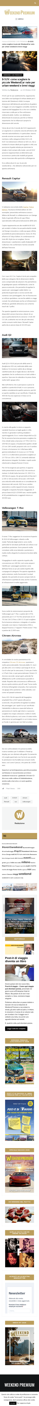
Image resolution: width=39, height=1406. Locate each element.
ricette (33, 866)
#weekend (26, 851)
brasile (12, 858)
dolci (16, 858)
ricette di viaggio (7, 869)
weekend (25, 874)
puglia (28, 866)
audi (5, 798)
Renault (6, 802)
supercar (24, 869)
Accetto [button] (12, 1403)
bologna (7, 858)
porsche (23, 866)
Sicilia (20, 869)
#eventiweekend (12, 847)
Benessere (33, 854)
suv (16, 802)
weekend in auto (8, 878)
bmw (3, 858)
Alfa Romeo (33, 851)
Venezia (9, 874)
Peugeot (17, 866)
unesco (4, 874)
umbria (34, 869)
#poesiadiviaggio (28, 847)
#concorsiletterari (7, 843)
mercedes (18, 862)
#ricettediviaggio (8, 851)
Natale (9, 866)
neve (13, 866)
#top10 (18, 851)
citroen (25, 798)
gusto (8, 862)
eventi (27, 857)
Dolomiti (20, 858)
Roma (15, 869)
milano (25, 862)
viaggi (15, 874)
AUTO (17, 854)
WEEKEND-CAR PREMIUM (17, 41)
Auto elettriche (24, 854)
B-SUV (15, 798)
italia (12, 862)
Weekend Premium (19, 1385)
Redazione (14, 90)
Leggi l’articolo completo (16, 1029)
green (4, 862)
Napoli (4, 866)
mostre (33, 862)
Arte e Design (6, 854)
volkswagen (26, 802)
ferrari (33, 858)
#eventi (14, 843)
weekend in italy (18, 878)
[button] (19, 19)
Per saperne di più (23, 1403)
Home (4, 41)
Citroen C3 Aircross (17, 662)
